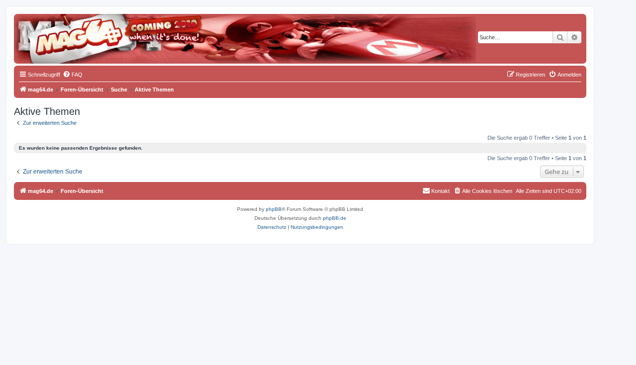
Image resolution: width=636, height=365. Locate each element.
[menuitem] (72, 75)
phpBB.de (334, 218)
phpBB (274, 209)
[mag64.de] (59, 32)
